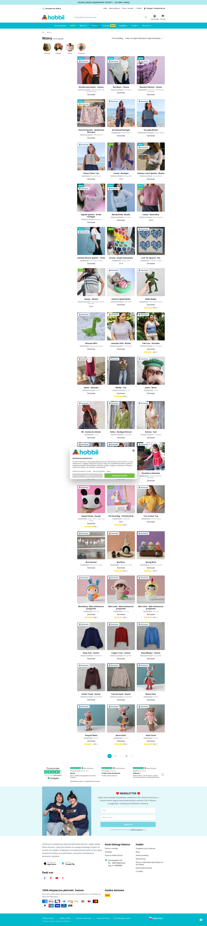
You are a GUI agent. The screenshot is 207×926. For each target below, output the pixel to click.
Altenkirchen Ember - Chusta (91, 87)
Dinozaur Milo (91, 343)
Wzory (49, 32)
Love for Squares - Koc (150, 258)
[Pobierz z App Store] (51, 863)
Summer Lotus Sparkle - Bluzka (150, 173)
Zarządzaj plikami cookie (122, 918)
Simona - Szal (151, 432)
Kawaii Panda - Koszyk (91, 516)
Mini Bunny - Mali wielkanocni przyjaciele (91, 607)
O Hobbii (139, 8)
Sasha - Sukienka (91, 387)
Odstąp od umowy (103, 918)
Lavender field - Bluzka (121, 343)
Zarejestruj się (159, 8)
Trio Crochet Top (150, 516)
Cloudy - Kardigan (121, 173)
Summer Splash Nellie (120, 299)
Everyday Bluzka (151, 130)
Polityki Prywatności (137, 830)
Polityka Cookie (65, 918)
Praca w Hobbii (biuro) (114, 855)
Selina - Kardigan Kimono (121, 432)
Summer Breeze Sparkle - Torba (91, 258)
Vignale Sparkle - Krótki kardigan (91, 215)
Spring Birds (151, 562)
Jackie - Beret (151, 387)
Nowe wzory (141, 859)
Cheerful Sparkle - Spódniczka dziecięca (91, 131)
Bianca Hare (151, 694)
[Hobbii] (53, 17)
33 (126, 756)
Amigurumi (81, 53)
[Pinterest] (50, 878)
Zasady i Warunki (48, 918)
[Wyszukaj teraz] (146, 17)
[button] (162, 17)
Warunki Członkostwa (83, 918)
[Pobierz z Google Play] (69, 863)
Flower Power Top (91, 173)
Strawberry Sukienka (151, 473)
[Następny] (132, 756)
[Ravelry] (62, 878)
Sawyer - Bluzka (91, 299)
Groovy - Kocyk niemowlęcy (121, 258)
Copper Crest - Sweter (121, 653)
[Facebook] (44, 878)
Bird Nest (121, 562)
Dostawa (108, 852)
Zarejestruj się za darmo (145, 848)
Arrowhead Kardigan (121, 130)
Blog (105, 8)
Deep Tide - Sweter (91, 653)
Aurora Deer (121, 735)
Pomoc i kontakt (127, 8)
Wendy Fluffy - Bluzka (121, 214)
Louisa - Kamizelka (151, 214)
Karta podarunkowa (144, 868)
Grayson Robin (91, 735)
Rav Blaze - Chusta (121, 87)
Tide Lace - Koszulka (151, 343)
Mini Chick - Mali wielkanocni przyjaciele (150, 607)
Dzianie (70, 53)
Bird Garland (91, 562)
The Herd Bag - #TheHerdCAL (121, 516)
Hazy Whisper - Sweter (151, 653)
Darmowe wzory (47, 53)
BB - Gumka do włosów (91, 432)
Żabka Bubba (150, 299)
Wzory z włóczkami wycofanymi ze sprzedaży (149, 863)
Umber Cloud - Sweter (91, 694)
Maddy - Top (121, 387)
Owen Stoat (151, 735)
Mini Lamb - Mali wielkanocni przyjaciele (121, 607)
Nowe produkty (142, 855)
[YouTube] (56, 878)
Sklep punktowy (114, 8)
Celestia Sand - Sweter (121, 694)
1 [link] (109, 756)
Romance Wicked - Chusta (151, 87)
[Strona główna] (43, 32)
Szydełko (58, 53)
